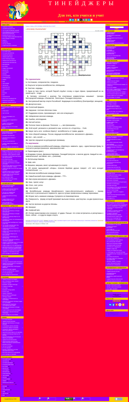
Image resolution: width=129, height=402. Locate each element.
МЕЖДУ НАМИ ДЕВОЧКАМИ (114, 285)
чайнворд (41, 221)
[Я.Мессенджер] (70, 20)
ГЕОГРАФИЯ (5, 72)
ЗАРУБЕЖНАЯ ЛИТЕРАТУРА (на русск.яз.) (113, 163)
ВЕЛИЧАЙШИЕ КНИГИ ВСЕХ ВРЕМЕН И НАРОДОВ (8, 133)
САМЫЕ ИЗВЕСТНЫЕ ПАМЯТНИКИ (112, 123)
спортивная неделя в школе (63, 220)
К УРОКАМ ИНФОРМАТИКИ (110, 51)
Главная (44, 21)
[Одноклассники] (76, 20)
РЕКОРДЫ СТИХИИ (111, 104)
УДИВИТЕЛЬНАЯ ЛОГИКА (113, 271)
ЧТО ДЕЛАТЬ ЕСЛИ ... (112, 102)
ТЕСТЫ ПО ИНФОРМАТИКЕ (114, 55)
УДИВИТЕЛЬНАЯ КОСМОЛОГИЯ (110, 41)
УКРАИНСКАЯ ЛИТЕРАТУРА (9, 60)
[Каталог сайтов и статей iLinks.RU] (77, 400)
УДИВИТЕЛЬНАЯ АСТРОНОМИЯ (110, 33)
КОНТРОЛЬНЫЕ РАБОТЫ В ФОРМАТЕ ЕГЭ (113, 71)
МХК (3, 91)
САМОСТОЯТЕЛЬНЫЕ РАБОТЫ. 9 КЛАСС (112, 68)
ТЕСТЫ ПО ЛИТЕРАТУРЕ (8, 141)
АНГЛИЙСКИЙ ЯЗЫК (8, 362)
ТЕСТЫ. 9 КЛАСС (111, 65)
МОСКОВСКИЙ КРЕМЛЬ (113, 232)
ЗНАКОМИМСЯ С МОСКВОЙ (114, 224)
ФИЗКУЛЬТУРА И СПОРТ (9, 384)
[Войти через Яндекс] (116, 304)
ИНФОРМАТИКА (6, 77)
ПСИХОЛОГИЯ (6, 96)
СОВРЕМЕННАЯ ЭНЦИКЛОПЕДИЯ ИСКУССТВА (114, 118)
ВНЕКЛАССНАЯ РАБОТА (8, 100)
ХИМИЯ (4, 79)
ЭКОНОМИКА (5, 83)
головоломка (87, 220)
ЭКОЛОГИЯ (5, 85)
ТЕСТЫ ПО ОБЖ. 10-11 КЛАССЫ (115, 111)
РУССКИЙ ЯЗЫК (6, 51)
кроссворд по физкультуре (77, 220)
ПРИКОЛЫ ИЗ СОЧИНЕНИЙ (114, 169)
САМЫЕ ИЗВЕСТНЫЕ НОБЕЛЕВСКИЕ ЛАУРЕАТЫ (113, 154)
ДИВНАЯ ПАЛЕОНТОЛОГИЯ (114, 281)
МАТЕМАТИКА (5, 64)
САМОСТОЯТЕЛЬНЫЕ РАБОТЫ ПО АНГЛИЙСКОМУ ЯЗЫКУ (9, 189)
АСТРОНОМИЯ (6, 75)
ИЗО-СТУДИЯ (110, 130)
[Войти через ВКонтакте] (110, 304)
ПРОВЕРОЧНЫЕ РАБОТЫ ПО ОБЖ (114, 109)
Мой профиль (50, 21)
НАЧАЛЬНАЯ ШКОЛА (7, 55)
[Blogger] (91, 20)
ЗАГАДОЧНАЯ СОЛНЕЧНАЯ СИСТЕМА (113, 36)
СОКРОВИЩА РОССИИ (112, 128)
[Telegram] (78, 20)
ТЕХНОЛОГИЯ (6, 89)
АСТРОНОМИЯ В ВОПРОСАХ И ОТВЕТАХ (114, 38)
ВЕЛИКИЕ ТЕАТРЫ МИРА (113, 120)
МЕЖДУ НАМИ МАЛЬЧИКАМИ (114, 287)
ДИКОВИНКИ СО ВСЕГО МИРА (114, 269)
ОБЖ (3, 81)
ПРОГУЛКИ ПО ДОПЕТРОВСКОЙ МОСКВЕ (113, 230)
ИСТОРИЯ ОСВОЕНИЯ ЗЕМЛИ (114, 142)
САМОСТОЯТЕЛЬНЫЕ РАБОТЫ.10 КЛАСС (7, 124)
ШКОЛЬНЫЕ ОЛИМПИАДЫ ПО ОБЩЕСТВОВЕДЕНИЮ (113, 74)
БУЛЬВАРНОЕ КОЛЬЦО (112, 234)
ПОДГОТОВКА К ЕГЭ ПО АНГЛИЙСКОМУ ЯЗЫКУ (7, 200)
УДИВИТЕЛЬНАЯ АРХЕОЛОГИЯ (115, 279)
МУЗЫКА (4, 92)
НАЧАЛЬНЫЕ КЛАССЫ (8, 382)
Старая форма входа (117, 308)
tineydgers (51, 220)
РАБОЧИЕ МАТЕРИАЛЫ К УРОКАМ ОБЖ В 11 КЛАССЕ (113, 106)
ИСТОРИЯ (5, 66)
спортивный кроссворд (49, 221)
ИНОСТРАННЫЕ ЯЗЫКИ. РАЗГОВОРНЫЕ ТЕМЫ (8, 186)
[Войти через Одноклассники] (123, 304)
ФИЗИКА (4, 74)
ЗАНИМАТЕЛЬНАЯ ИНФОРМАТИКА (111, 48)
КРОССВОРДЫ (38, 26)
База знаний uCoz (114, 314)
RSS (86, 21)
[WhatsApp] (86, 20)
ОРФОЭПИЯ (5, 110)
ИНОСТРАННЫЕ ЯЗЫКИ (8, 58)
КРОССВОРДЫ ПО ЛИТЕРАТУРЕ (10, 147)
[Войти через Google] (119, 304)
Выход (57, 21)
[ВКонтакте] (73, 20)
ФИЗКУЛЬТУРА (6, 87)
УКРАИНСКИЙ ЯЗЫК (7, 56)
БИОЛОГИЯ (5, 70)
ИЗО (3, 94)
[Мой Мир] (89, 20)
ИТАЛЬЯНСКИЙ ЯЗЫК (8, 364)
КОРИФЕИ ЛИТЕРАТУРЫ (8, 135)
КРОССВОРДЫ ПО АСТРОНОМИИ (115, 43)
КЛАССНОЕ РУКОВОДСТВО (9, 98)
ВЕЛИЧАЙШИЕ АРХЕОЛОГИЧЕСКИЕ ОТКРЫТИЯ (114, 145)
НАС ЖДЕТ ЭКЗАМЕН (112, 288)
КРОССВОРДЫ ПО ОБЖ (113, 113)
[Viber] (83, 20)
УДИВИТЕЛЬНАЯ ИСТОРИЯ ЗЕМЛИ (113, 140)
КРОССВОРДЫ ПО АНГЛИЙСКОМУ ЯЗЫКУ (7, 203)
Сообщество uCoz (114, 313)
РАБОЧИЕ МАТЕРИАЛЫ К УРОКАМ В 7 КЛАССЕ (112, 63)
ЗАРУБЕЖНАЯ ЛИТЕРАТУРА (9, 62)
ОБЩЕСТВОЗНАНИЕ (7, 68)
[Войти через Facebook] (113, 304)
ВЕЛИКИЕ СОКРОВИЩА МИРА (114, 127)
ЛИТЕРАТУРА (6, 361)
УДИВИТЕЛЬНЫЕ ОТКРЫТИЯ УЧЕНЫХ (114, 148)
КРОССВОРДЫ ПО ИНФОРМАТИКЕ (111, 58)
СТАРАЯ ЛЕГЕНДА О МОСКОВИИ (111, 227)
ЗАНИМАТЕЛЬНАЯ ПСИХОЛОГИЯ (111, 274)
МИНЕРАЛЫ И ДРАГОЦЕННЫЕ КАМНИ (114, 277)
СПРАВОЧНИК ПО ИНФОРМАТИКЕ (111, 53)
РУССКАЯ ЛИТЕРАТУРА (8, 53)
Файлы (32, 26)
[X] (81, 20)
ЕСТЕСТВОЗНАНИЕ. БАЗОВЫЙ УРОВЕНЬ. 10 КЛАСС (114, 137)
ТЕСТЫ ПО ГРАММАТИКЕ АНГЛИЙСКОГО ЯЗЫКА (8, 193)
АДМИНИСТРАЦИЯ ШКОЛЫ (9, 102)
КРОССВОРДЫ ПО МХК (112, 132)
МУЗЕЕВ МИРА (110, 125)
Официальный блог (114, 312)
